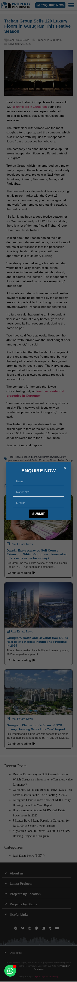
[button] (64, 467)
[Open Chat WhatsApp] (10, 971)
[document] (38, 491)
